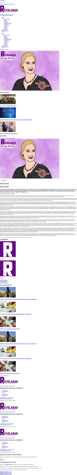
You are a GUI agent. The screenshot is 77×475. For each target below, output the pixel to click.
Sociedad (5, 27)
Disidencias (6, 22)
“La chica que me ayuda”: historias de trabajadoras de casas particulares (15, 314)
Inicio (3, 17)
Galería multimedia (5, 30)
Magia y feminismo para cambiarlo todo (8, 133)
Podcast (3, 31)
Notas (3, 18)
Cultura (5, 20)
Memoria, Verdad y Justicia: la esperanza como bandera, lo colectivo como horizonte (18, 299)
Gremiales (6, 24)
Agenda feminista (7, 19)
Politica (5, 26)
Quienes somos (4, 29)
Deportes (5, 21)
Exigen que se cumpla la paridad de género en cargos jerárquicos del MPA (16, 119)
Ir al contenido (2, 0)
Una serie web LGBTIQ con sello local (8, 105)
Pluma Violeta (6, 25)
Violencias (6, 28)
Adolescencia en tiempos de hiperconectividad (9, 328)
